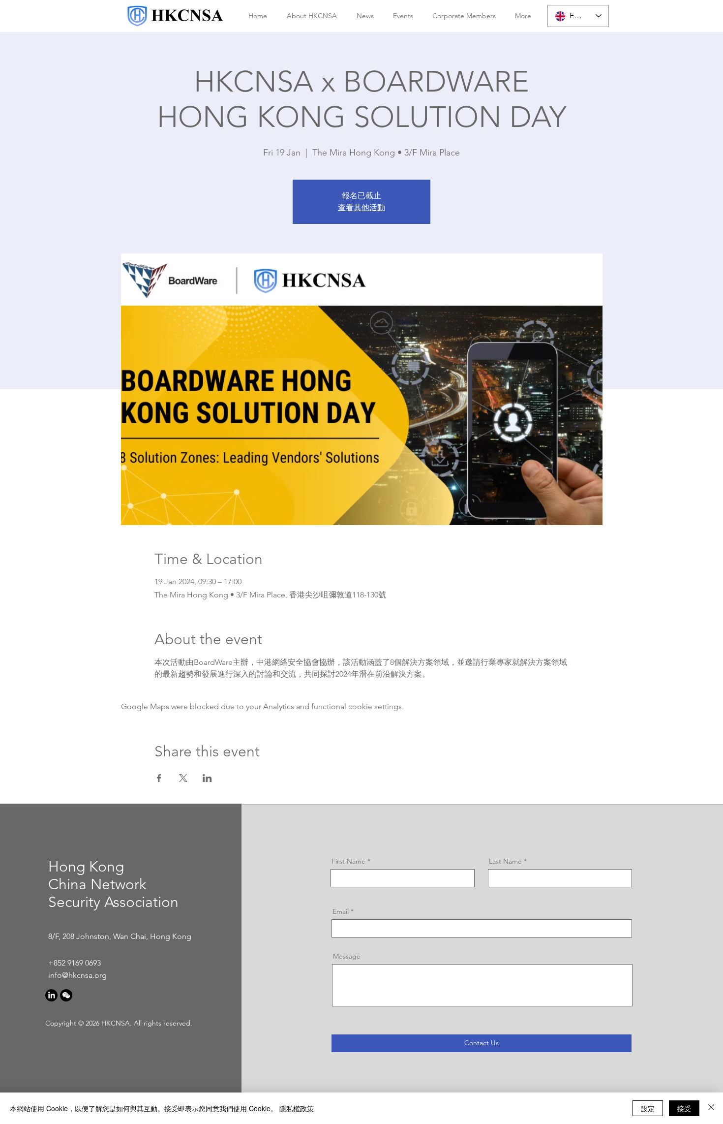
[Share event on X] (183, 778)
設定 (648, 1108)
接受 (684, 1108)
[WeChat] (66, 995)
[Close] (711, 1108)
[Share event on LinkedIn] (207, 778)
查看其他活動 (361, 207)
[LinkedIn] (51, 995)
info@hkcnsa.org (77, 975)
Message (347, 956)
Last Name (505, 861)
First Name (348, 861)
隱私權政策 (296, 1108)
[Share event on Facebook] (159, 778)
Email (340, 911)
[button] (309, 16)
